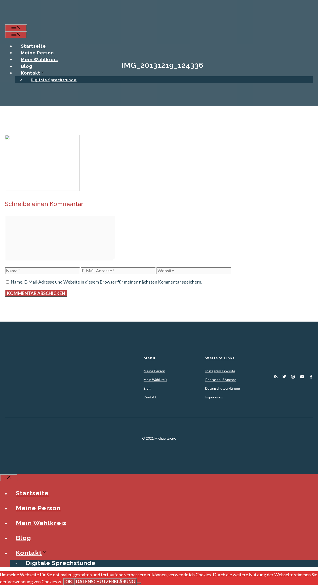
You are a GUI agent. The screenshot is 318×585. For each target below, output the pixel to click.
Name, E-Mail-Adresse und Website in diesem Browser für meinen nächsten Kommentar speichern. (106, 282)
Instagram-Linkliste (220, 371)
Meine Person (37, 52)
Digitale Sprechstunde (54, 80)
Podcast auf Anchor (220, 379)
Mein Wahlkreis (39, 59)
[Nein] (139, 583)
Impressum (214, 397)
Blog (26, 66)
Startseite (33, 46)
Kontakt (30, 73)
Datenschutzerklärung (222, 388)
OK (68, 581)
